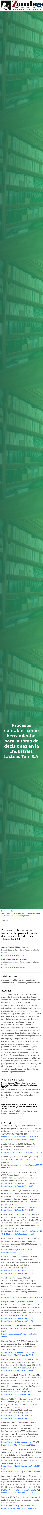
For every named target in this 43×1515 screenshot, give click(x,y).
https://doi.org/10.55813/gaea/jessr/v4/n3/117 (20, 1466)
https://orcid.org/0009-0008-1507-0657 (13, 955)
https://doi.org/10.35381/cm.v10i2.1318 (17, 1137)
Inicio (3, 911)
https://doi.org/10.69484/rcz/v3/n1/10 (17, 1352)
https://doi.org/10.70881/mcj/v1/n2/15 (20, 1490)
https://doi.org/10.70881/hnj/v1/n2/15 (17, 1183)
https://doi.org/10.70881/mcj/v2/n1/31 (17, 1415)
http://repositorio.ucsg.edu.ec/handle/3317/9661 (21, 1152)
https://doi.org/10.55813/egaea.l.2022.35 (18, 1442)
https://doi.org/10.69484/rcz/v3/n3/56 (17, 1368)
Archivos (12, 911)
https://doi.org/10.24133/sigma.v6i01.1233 (18, 1391)
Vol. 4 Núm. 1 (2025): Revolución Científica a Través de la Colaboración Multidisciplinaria (20, 914)
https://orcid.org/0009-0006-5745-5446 (13, 967)
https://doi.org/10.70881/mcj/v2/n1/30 (17, 1318)
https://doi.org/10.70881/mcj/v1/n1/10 (17, 1270)
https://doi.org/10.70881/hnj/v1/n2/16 (17, 1207)
